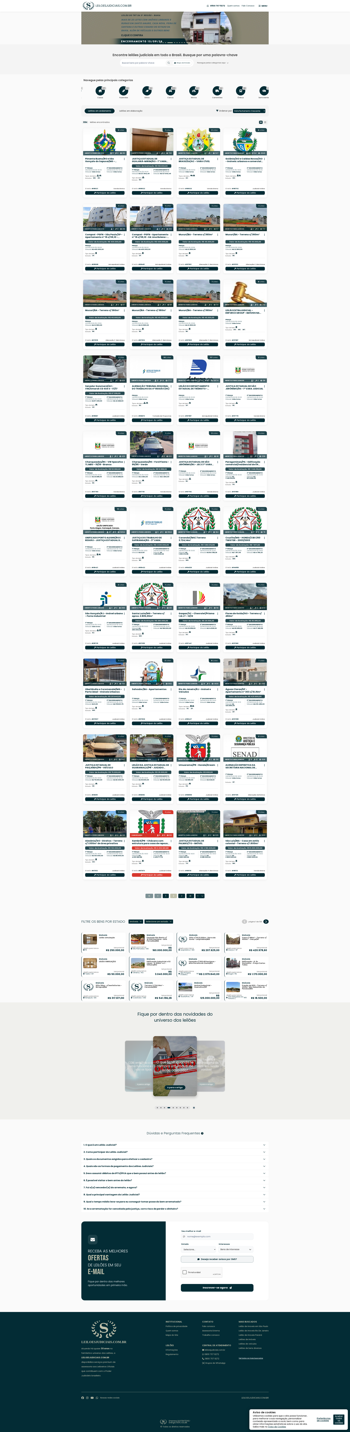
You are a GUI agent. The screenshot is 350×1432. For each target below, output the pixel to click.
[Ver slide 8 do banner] (182, 42)
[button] (175, 1145)
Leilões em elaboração (130, 111)
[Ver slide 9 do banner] (184, 42)
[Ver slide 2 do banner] (163, 42)
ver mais (188, 1071)
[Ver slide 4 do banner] (168, 42)
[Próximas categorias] (266, 93)
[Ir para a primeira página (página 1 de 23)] (149, 896)
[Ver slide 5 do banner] (170, 42)
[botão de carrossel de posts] (157, 1108)
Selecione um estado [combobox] (157, 921)
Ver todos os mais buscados (251, 1358)
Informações (172, 1350)
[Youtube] (92, 1397)
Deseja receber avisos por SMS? (219, 1259)
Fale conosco (208, 1326)
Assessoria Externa (211, 1330)
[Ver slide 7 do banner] (179, 42)
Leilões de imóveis (247, 1339)
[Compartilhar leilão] (124, 159)
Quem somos (233, 6)
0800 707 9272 (212, 1354)
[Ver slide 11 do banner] (189, 42)
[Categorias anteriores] (84, 93)
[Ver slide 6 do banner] (175, 42)
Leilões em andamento (99, 111)
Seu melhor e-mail (191, 1231)
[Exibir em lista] (265, 122)
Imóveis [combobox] (134, 921)
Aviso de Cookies (277, 1426)
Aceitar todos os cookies (339, 1419)
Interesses (224, 1244)
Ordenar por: (225, 110)
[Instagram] (87, 1397)
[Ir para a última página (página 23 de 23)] (190, 896)
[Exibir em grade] (261, 122)
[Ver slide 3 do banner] (165, 42)
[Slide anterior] (84, 28)
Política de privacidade (176, 1326)
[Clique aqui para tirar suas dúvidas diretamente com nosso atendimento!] (202, 1133)
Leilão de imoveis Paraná (250, 1335)
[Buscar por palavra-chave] (168, 63)
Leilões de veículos (247, 1343)
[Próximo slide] (265, 28)
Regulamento (172, 1354)
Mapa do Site (172, 1335)
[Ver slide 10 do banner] (187, 42)
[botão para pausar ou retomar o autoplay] (193, 1107)
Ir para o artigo (143, 1084)
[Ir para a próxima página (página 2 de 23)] (181, 896)
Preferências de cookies (324, 1419)
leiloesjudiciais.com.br (215, 1350)
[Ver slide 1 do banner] (160, 42)
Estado (185, 1244)
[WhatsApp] (97, 1397)
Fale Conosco (248, 6)
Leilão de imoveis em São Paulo (253, 1326)
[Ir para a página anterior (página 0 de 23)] (157, 896)
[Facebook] (82, 1397)
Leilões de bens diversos (250, 1348)
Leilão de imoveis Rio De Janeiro (254, 1330)
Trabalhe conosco (211, 1335)
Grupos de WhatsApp (215, 1363)
